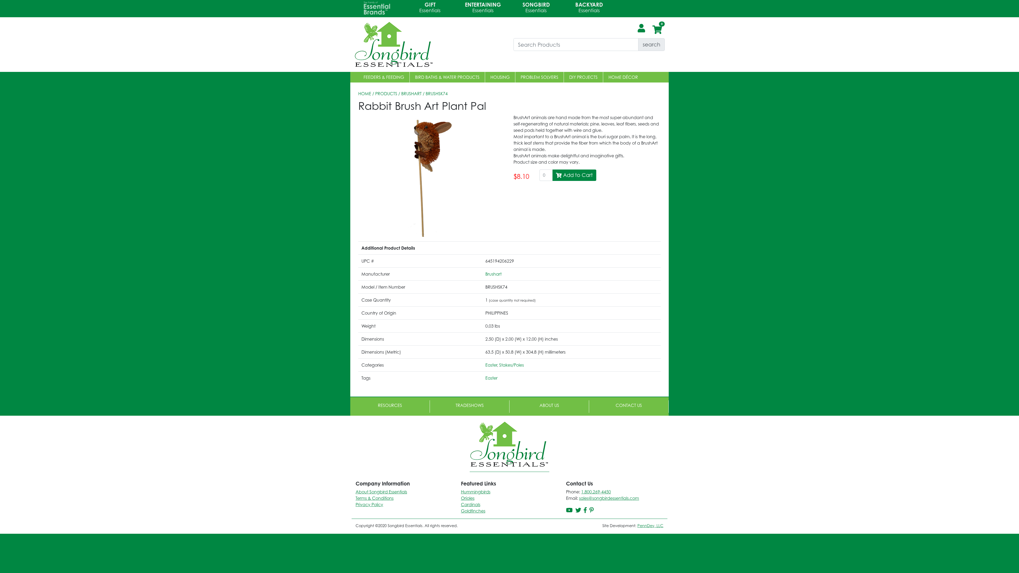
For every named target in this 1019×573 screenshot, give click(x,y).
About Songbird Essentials (381, 491)
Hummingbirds (475, 491)
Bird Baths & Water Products (447, 77)
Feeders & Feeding (384, 77)
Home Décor (623, 77)
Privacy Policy (369, 504)
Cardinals (470, 504)
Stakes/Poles (511, 365)
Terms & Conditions (375, 498)
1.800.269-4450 (596, 491)
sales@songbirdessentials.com (609, 498)
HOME (364, 93)
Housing (500, 77)
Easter (491, 365)
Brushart (411, 93)
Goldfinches (473, 511)
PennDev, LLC (650, 525)
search (651, 44)
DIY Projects (583, 77)
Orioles (467, 498)
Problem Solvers (539, 77)
